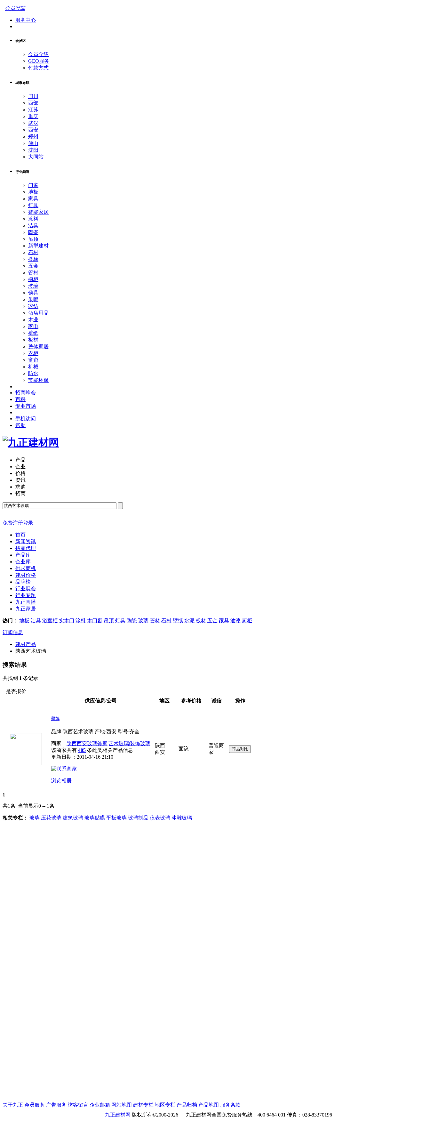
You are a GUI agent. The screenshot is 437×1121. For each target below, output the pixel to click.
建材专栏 (143, 1105)
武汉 (33, 123)
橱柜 (33, 279)
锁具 (33, 292)
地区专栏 (165, 1105)
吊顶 (33, 239)
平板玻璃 (116, 817)
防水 (33, 373)
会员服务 (34, 1105)
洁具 (33, 225)
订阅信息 (13, 632)
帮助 (20, 425)
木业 (33, 319)
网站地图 (121, 1105)
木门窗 (94, 620)
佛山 (33, 143)
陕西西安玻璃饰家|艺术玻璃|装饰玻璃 (108, 743)
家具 (33, 198)
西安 (33, 130)
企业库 (23, 561)
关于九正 (13, 1105)
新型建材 (38, 245)
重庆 (33, 116)
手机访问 (25, 418)
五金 (33, 266)
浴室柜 (50, 620)
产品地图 (208, 1105)
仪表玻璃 (160, 817)
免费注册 (13, 523)
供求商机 (25, 568)
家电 (33, 326)
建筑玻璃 (73, 817)
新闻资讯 (25, 541)
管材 (33, 272)
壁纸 (33, 333)
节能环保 (38, 380)
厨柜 (247, 620)
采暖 (33, 299)
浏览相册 (61, 780)
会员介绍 (38, 54)
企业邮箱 (100, 1105)
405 (82, 750)
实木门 (66, 620)
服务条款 (230, 1105)
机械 (33, 366)
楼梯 (33, 259)
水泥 (189, 620)
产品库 (23, 555)
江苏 (33, 109)
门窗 (33, 185)
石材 (33, 252)
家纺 (33, 306)
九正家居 (25, 608)
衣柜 (33, 353)
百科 (20, 399)
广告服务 (56, 1105)
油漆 (235, 620)
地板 (33, 192)
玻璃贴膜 (94, 817)
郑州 (33, 136)
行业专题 (25, 595)
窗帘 (33, 360)
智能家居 (38, 212)
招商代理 (25, 548)
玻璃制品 (138, 817)
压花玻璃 (51, 817)
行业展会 (25, 588)
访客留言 (78, 1105)
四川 (33, 96)
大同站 (36, 156)
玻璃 (33, 286)
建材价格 (25, 575)
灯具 (33, 205)
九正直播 (25, 602)
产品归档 (187, 1105)
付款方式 (38, 67)
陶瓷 (33, 232)
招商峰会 (25, 392)
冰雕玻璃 (181, 817)
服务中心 (25, 20)
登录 (28, 523)
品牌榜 (23, 582)
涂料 (33, 219)
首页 (20, 534)
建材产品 (25, 644)
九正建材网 (118, 1114)
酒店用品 (38, 313)
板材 (33, 340)
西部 (33, 103)
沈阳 (33, 150)
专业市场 (25, 406)
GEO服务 (38, 61)
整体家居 (38, 346)
